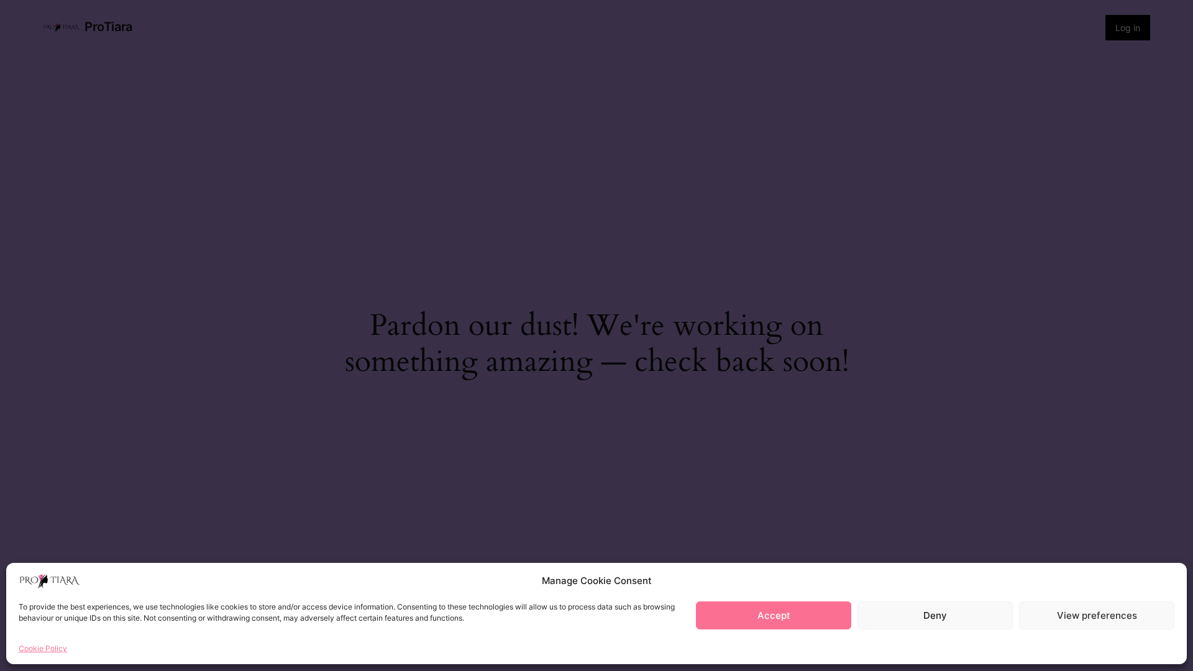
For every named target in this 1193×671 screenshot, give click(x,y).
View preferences (1097, 615)
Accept (773, 615)
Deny (935, 615)
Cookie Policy (43, 648)
